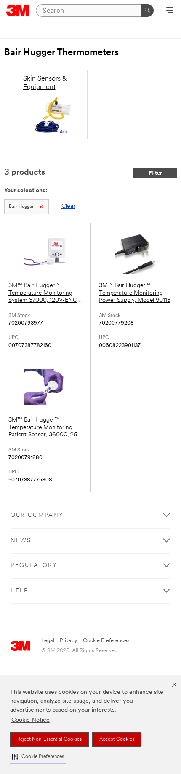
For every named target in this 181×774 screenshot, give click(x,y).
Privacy (68, 640)
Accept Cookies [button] (116, 739)
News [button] (21, 541)
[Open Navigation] (169, 11)
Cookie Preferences (106, 640)
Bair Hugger (21, 206)
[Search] (147, 10)
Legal (47, 640)
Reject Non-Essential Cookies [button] (49, 739)
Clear (68, 206)
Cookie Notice (30, 720)
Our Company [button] (37, 515)
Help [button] (19, 591)
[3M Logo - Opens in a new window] (17, 10)
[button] (38, 757)
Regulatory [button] (34, 565)
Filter (155, 173)
